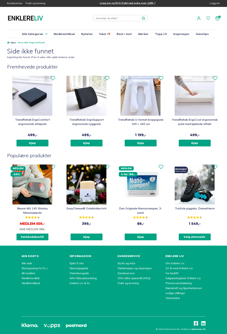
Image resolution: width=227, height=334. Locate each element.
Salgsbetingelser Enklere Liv (183, 278)
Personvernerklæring (178, 283)
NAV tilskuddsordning (83, 278)
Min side (27, 263)
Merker (143, 34)
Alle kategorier (33, 34)
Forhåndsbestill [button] (32, 237)
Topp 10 (161, 34)
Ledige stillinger (175, 293)
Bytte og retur (126, 263)
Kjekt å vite (77, 263)
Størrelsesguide (79, 273)
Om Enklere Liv (174, 263)
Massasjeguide (79, 268)
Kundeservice (14, 3)
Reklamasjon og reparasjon (135, 268)
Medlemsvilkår (31, 278)
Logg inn (215, 3)
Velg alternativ (194, 237)
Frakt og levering (35, 3)
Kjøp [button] (32, 143)
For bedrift (172, 273)
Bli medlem (28, 273)
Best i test (124, 34)
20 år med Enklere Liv (179, 268)
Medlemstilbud (64, 34)
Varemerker (172, 298)
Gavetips (202, 34)
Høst (103, 34)
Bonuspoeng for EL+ (35, 268)
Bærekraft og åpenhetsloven (183, 288)
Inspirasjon (181, 34)
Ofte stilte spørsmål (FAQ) (134, 278)
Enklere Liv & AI (80, 283)
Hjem (13, 42)
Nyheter (87, 34)
